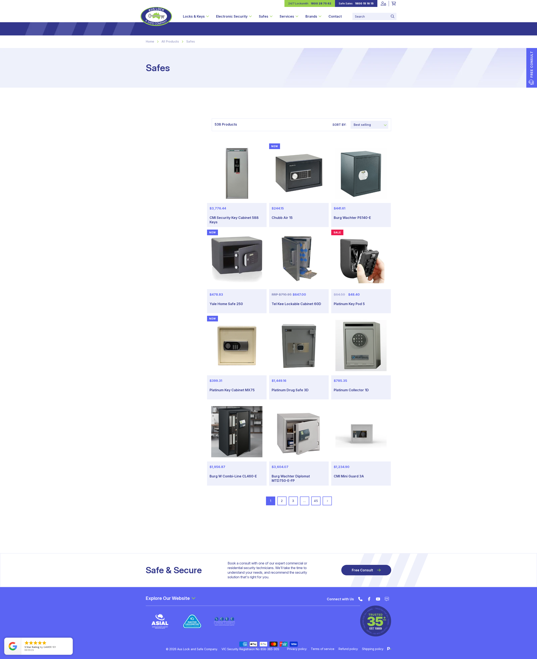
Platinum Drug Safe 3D (290, 390)
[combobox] (374, 16)
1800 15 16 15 (364, 3)
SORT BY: (339, 124)
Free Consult (362, 570)
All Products (170, 41)
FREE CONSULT (532, 64)
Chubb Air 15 (282, 218)
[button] (195, 16)
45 (316, 501)
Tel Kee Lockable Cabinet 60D (296, 304)
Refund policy (348, 649)
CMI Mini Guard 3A (349, 476)
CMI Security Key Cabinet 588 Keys (234, 220)
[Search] (392, 16)
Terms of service (322, 649)
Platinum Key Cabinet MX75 (232, 390)
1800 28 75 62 (321, 3)
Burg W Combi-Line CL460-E (233, 476)
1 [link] (270, 501)
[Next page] (327, 501)
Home (150, 41)
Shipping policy (372, 649)
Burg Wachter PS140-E (352, 218)
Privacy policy (297, 649)
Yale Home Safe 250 (226, 304)
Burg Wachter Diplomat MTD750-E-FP (291, 478)
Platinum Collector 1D (351, 390)
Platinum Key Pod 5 (349, 304)
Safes (190, 41)
